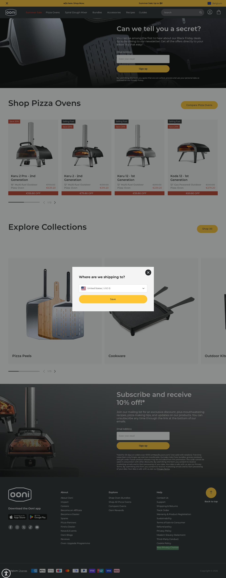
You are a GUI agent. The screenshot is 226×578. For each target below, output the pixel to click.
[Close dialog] (148, 272)
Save (113, 299)
